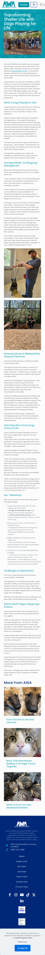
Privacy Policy (21, 887)
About (22, 856)
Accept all (22, 948)
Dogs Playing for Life (19, 71)
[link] (21, 909)
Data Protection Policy (23, 938)
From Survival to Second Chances (20, 721)
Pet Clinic (22, 866)
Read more (22, 942)
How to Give (21, 876)
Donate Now (21, 882)
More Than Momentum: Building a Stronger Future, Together (21, 763)
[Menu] (33, 4)
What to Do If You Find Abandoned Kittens (18, 806)
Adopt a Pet (21, 861)
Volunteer (21, 871)
